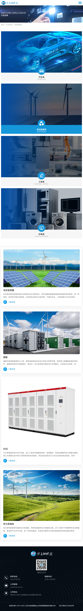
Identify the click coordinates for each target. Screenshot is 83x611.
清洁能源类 (18, 25)
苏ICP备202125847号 (66, 606)
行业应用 (9, 25)
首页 (2, 25)
